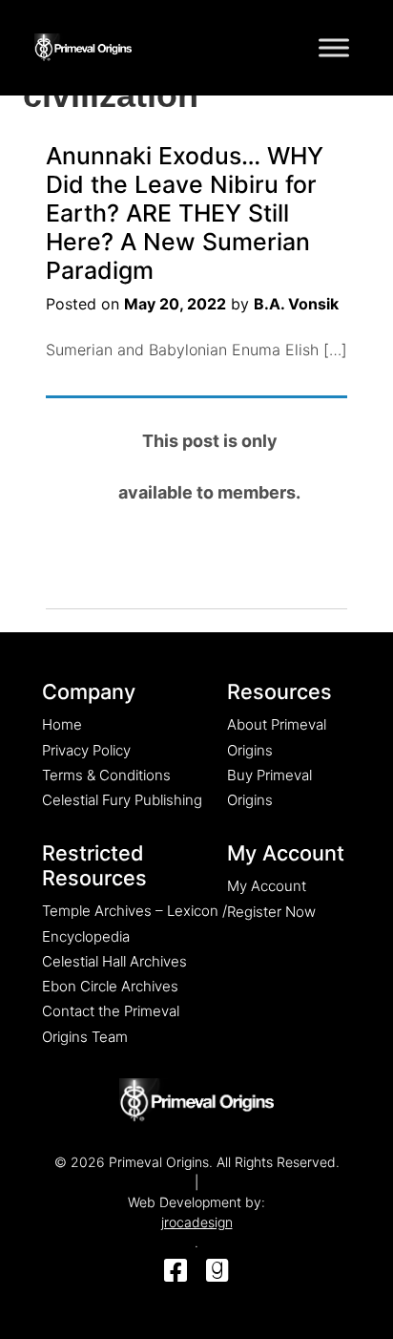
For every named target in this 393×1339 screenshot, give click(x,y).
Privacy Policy (86, 750)
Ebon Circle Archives (110, 986)
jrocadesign (197, 1222)
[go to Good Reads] (217, 1271)
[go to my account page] (196, 1100)
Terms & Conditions (106, 775)
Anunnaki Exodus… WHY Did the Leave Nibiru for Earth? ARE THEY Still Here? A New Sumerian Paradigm (184, 213)
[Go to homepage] (83, 43)
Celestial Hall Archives (114, 961)
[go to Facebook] (175, 1271)
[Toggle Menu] (334, 47)
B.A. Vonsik (296, 303)
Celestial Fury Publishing (122, 800)
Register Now (271, 912)
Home (62, 724)
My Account (266, 886)
